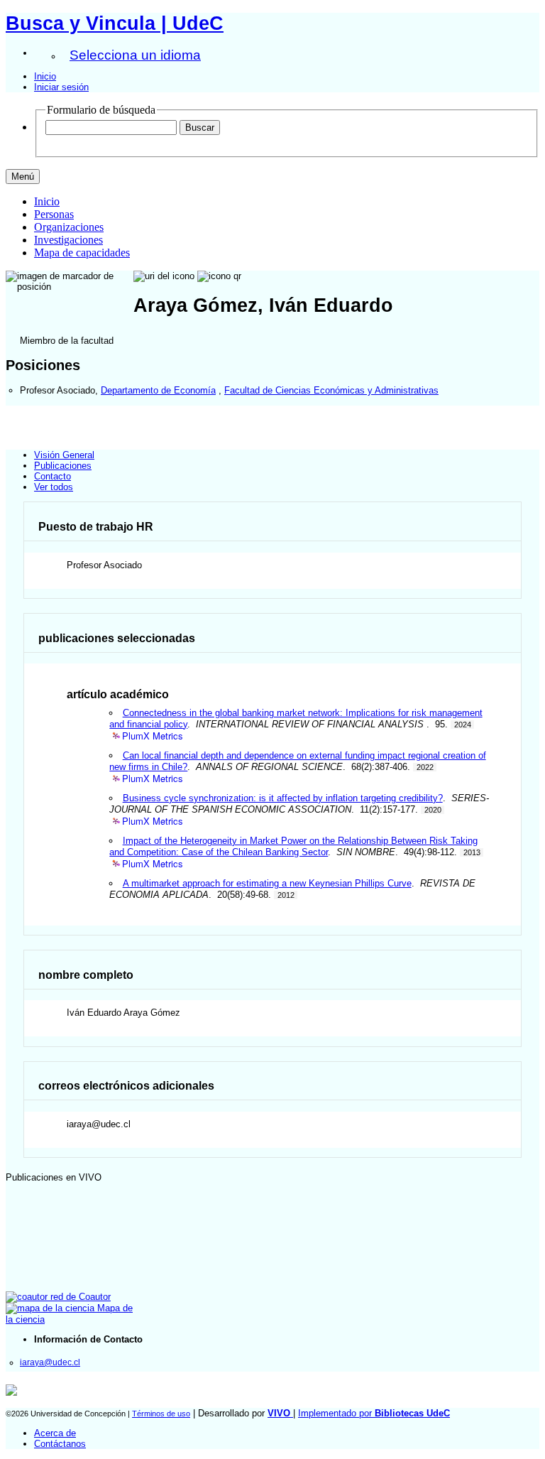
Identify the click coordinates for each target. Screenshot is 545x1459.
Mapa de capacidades (82, 252)
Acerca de (55, 1433)
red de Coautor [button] (79, 1296)
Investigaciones (68, 240)
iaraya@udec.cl (50, 1362)
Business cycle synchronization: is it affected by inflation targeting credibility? (283, 798)
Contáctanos (60, 1443)
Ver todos (53, 487)
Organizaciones (69, 227)
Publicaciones (63, 465)
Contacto (52, 476)
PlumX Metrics (152, 736)
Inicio (45, 76)
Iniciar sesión (61, 87)
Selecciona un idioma (135, 55)
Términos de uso (161, 1413)
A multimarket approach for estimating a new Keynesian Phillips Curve (267, 883)
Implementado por (374, 1413)
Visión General (64, 455)
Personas (54, 214)
